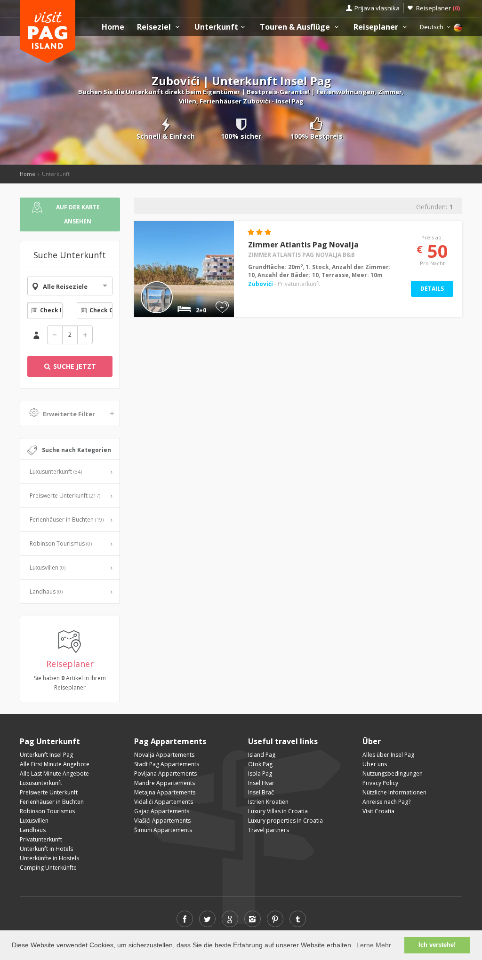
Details (432, 289)
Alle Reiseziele (65, 286)
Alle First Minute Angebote (54, 764)
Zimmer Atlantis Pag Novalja (303, 244)
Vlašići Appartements (162, 821)
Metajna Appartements (164, 792)
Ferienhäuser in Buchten (67, 520)
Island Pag (261, 755)
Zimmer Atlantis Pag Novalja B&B (301, 255)
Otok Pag (260, 764)
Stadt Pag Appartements (166, 764)
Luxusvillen (47, 567)
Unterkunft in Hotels (46, 849)
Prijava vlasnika (377, 8)
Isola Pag (260, 774)
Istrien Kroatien (268, 802)
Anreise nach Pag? (386, 802)
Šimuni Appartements (163, 830)
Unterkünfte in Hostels (49, 858)
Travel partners (268, 830)
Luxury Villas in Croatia (278, 811)
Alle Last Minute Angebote (54, 774)
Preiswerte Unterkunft (65, 496)
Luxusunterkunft (56, 472)
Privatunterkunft (41, 839)
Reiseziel (155, 27)
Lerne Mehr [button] (373, 945)
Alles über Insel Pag (388, 755)
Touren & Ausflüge (296, 27)
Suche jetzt (73, 366)
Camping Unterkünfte (48, 868)
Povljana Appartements (165, 774)
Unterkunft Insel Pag (46, 755)
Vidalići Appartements (163, 802)
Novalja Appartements (164, 755)
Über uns (374, 764)
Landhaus (46, 591)
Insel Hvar (261, 783)
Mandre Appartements (164, 783)
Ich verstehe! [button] (437, 945)
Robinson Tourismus (61, 543)
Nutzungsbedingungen (392, 774)
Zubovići (260, 284)
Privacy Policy (380, 783)
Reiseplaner (438, 8)
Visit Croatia (378, 811)
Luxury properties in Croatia (285, 821)
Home (113, 27)
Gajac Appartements (161, 811)
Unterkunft (216, 27)
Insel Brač (261, 792)
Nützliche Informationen (394, 792)
